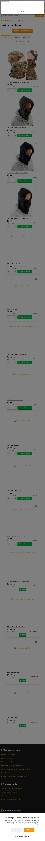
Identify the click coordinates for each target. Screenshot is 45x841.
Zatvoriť (22, 11)
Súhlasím (29, 830)
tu (30, 836)
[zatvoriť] (40, 4)
